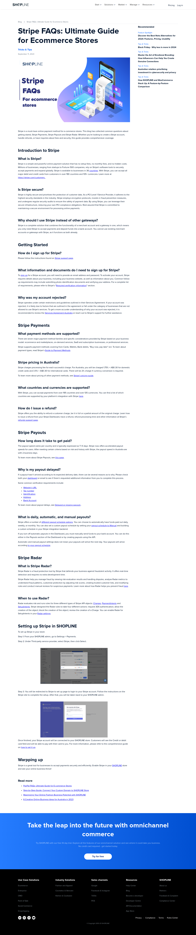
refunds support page (28, 420)
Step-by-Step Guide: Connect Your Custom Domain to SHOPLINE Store (56, 790)
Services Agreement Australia (59, 313)
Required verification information (71, 286)
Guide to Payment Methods (57, 350)
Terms (161, 918)
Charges (97, 603)
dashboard (32, 478)
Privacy (139, 918)
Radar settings (44, 614)
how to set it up (28, 747)
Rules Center (172, 918)
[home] (21, 4)
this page (59, 458)
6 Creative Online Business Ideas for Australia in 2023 (48, 799)
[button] (98, 5)
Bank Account (29, 500)
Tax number (28, 491)
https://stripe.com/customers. (32, 178)
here (81, 396)
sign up (24, 275)
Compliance (150, 918)
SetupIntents (24, 607)
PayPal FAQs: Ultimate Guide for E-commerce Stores (47, 786)
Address (27, 497)
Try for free (98, 856)
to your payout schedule (39, 545)
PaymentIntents (109, 603)
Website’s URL (30, 488)
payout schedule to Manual (104, 526)
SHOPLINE (117, 765)
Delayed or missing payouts (68, 505)
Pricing (171, 5)
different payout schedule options (57, 522)
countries (93, 171)
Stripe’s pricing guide (83, 376)
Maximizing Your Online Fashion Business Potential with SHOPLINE (54, 795)
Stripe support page (64, 258)
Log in (180, 5)
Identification (29, 494)
